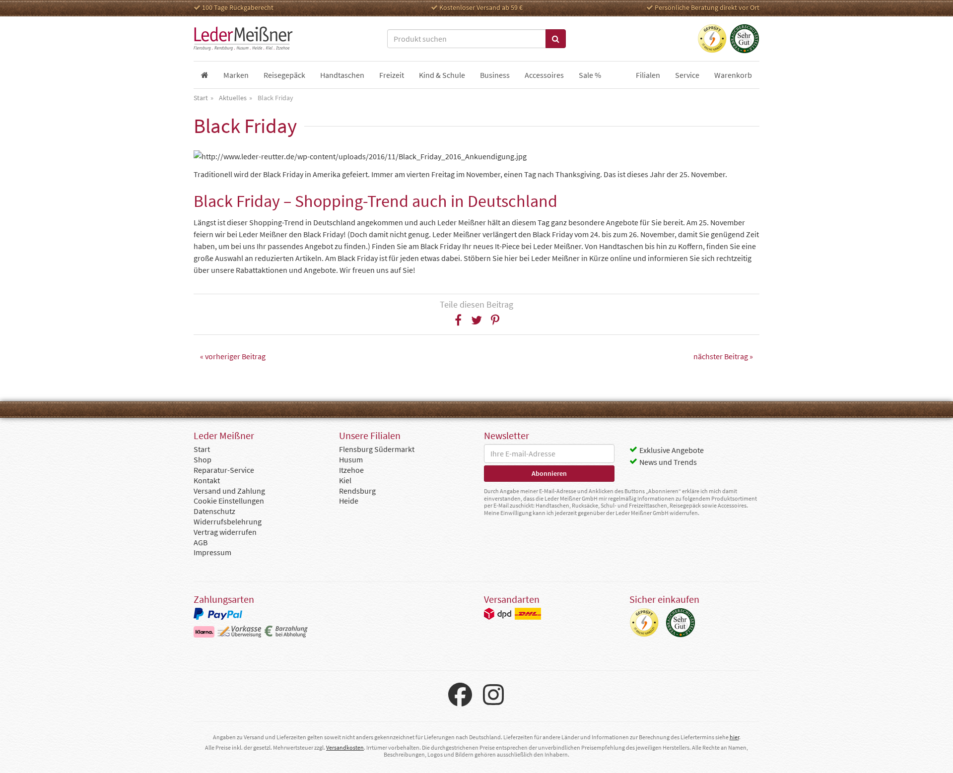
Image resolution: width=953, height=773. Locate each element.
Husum (351, 459)
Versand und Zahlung (229, 491)
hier (734, 737)
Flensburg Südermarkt (376, 449)
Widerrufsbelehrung (228, 521)
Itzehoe (351, 470)
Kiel (345, 480)
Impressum (212, 552)
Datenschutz (214, 511)
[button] (458, 320)
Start (202, 449)
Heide (348, 501)
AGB (200, 542)
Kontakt (207, 480)
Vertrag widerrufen (225, 532)
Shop (202, 459)
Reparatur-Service (224, 470)
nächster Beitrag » (723, 356)
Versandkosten (345, 747)
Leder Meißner (243, 38)
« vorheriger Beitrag (233, 356)
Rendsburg (357, 491)
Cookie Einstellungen (229, 501)
